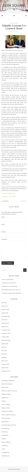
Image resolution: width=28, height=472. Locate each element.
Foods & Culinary (5, 404)
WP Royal (17, 469)
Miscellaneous (5, 421)
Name (3, 217)
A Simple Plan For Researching (9, 286)
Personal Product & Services (8, 425)
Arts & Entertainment (6, 384)
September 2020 (5, 340)
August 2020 (4, 343)
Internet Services (5, 418)
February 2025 (5, 309)
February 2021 (5, 323)
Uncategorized (5, 452)
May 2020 (4, 354)
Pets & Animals (5, 428)
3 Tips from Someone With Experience (11, 293)
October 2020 (5, 337)
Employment (4, 397)
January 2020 (4, 367)
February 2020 (5, 364)
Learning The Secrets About (8, 196)
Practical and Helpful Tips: (8, 193)
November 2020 (5, 333)
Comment (4, 239)
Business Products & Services (9, 390)
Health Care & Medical (7, 411)
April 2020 (4, 357)
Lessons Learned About (7, 279)
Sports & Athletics (6, 442)
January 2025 (4, 313)
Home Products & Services (8, 414)
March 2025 (4, 306)
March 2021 (4, 319)
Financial (3, 401)
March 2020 (4, 360)
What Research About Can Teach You (11, 289)
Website (3, 232)
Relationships (4, 435)
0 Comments (23, 201)
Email (3, 224)
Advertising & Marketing (7, 380)
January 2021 (4, 326)
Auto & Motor (5, 387)
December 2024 (5, 316)
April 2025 (4, 302)
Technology (4, 445)
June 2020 (4, 350)
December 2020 (5, 330)
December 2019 (5, 371)
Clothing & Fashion (6, 394)
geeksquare (6, 201)
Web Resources (5, 456)
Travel (3, 449)
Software (3, 438)
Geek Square (14, 5)
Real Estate (14, 23)
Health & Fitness (5, 408)
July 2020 (3, 347)
